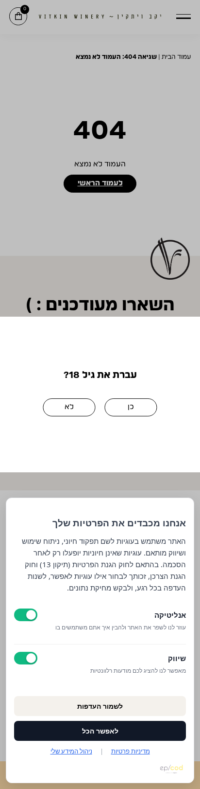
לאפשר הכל (100, 730)
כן (131, 407)
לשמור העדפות (100, 706)
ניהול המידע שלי (71, 751)
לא (69, 407)
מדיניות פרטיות (130, 751)
